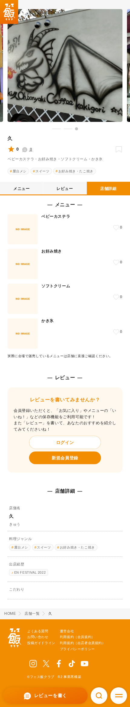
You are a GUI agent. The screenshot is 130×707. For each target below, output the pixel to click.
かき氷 (47, 320)
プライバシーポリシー (77, 649)
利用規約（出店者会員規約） (83, 643)
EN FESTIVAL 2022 (30, 572)
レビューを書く (50, 695)
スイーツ (42, 171)
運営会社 (67, 631)
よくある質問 (37, 631)
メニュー (21, 188)
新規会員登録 (65, 457)
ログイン (65, 442)
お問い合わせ (37, 637)
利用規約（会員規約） (77, 637)
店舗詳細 (108, 188)
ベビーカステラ (55, 216)
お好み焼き (51, 251)
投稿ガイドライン (41, 643)
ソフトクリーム (55, 286)
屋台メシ (20, 171)
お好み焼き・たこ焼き (75, 171)
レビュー (65, 188)
